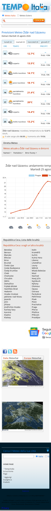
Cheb (6, 273)
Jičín (6, 302)
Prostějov (36, 317)
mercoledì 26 (33, 42)
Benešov (8, 250)
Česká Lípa (9, 265)
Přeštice (35, 312)
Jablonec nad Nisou (13, 296)
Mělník (35, 268)
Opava (35, 289)
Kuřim (34, 255)
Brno (6, 260)
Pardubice (17, 153)
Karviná (7, 312)
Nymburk (36, 281)
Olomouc (36, 286)
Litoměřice (36, 263)
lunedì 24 (8, 42)
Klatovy (7, 317)
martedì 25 (20, 42)
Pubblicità (25, 491)
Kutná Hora (37, 257)
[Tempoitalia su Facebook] (4, 352)
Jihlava (7, 304)
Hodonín (8, 291)
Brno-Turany (30, 153)
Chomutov (8, 276)
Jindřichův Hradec (12, 307)
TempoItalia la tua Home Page (8, 471)
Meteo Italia (10, 15)
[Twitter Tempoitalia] (10, 352)
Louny (34, 265)
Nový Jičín (36, 278)
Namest (6, 153)
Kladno (7, 315)
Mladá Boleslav (39, 270)
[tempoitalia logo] (24, 11)
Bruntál (7, 263)
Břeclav (7, 257)
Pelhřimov (36, 296)
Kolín (34, 250)
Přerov (35, 309)
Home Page (8, 464)
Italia (41, 456)
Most (34, 273)
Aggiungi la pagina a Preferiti (7, 479)
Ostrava (35, 291)
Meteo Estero (26, 15)
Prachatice (36, 304)
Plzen (34, 302)
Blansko (7, 255)
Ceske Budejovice (12, 268)
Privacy (5, 507)
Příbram (35, 315)
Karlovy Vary (9, 309)
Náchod (35, 276)
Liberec (35, 260)
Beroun (7, 252)
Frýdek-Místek (10, 286)
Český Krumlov (11, 270)
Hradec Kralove (11, 294)
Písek (34, 299)
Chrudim (8, 278)
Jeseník (7, 299)
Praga (34, 307)
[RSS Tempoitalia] (15, 352)
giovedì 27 (45, 42)
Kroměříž (36, 252)
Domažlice (9, 283)
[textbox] (17, 21)
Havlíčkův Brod (11, 289)
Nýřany (35, 283)
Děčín (6, 281)
